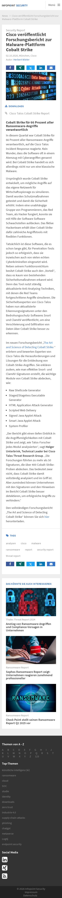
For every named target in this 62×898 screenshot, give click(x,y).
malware (36, 543)
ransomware (13, 549)
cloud (5, 780)
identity (6, 796)
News (5, 15)
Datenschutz (30, 895)
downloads (8, 801)
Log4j (5, 838)
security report (45, 549)
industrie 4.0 (9, 812)
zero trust (7, 807)
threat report (13, 555)
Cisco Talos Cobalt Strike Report (29, 113)
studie (5, 791)
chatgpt (6, 828)
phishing (7, 823)
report (28, 549)
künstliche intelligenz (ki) (16, 770)
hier (46, 517)
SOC (4, 786)
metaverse (8, 833)
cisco (23, 543)
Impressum (31, 892)
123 (37, 756)
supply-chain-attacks (13, 817)
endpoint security (11, 844)
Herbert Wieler (21, 59)
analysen (11, 543)
